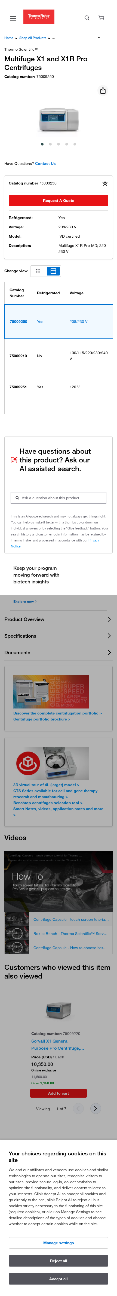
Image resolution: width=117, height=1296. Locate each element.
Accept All (58, 1278)
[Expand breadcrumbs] (99, 37)
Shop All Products (32, 38)
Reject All (58, 1260)
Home (8, 38)
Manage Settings (58, 1242)
